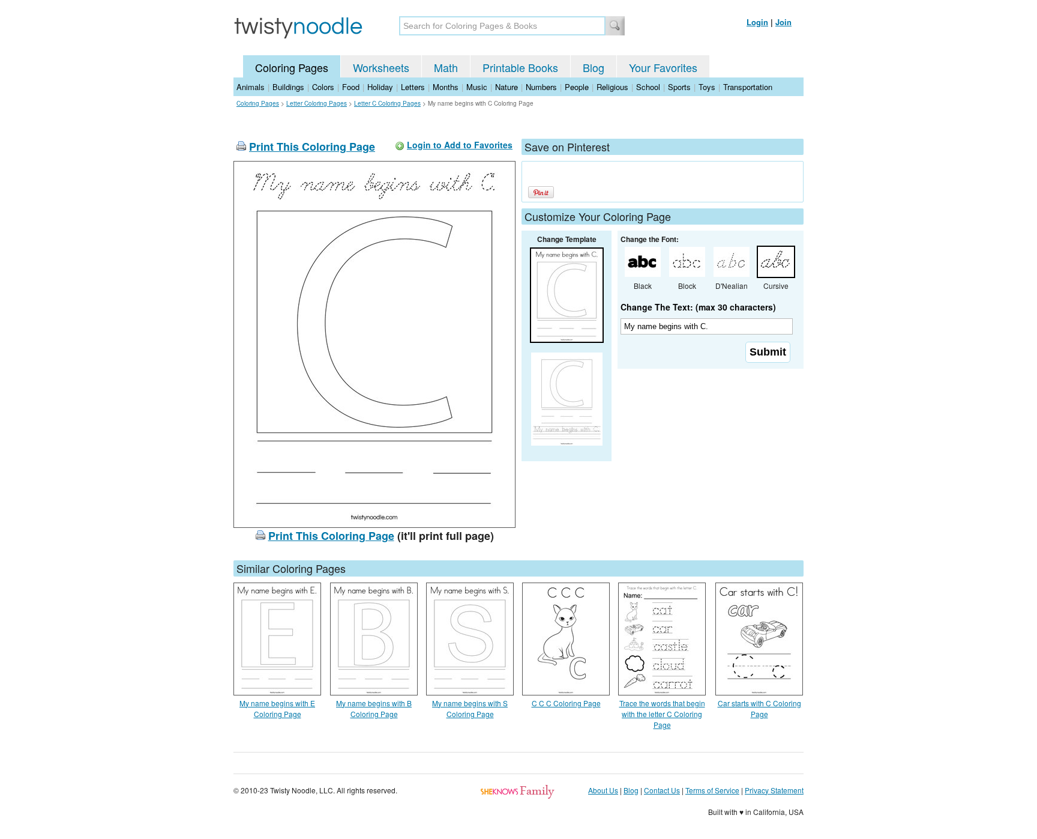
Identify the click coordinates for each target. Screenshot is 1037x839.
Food (350, 86)
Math (446, 67)
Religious (612, 86)
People (577, 86)
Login (757, 22)
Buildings (288, 86)
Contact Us (662, 790)
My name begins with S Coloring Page (470, 708)
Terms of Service (712, 790)
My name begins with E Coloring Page (277, 708)
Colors (323, 86)
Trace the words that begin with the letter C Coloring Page (662, 714)
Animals (250, 86)
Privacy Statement (774, 790)
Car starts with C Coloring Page (759, 708)
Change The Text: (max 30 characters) (698, 307)
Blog (593, 67)
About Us (603, 790)
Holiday (380, 86)
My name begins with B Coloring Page (374, 708)
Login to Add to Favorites (459, 145)
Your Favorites (663, 67)
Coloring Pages (291, 67)
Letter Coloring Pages (316, 103)
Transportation (747, 86)
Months (445, 86)
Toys (707, 86)
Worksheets (381, 67)
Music (476, 86)
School (648, 86)
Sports (679, 86)
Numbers (541, 86)
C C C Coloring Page (566, 703)
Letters (413, 86)
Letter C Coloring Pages (387, 103)
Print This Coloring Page (312, 146)
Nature (506, 86)
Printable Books (520, 67)
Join (783, 22)
